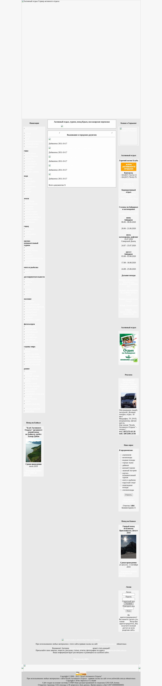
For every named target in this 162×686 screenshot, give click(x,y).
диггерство (29, 209)
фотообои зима (31, 329)
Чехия (27, 295)
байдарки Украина (32, 386)
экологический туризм (34, 258)
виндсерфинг (30, 181)
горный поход (129, 292)
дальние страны (31, 204)
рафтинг (28, 191)
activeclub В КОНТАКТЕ (128, 185)
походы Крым (30, 153)
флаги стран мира (32, 354)
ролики (28, 231)
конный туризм (31, 211)
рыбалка (28, 272)
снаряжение (29, 301)
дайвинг (28, 184)
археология (29, 248)
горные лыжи (30, 161)
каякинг (28, 189)
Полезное (55, 133)
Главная (28, 133)
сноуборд (28, 169)
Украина (28, 292)
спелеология (30, 222)
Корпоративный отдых (34, 141)
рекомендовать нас (32, 404)
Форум (27, 136)
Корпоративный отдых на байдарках (128, 199)
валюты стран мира (32, 356)
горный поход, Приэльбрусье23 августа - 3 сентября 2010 (128, 283)
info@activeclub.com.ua (128, 179)
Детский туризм (31, 146)
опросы (28, 401)
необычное (29, 279)
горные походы (31, 164)
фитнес (27, 237)
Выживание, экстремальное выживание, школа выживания (86, 133)
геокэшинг (29, 206)
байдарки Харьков (32, 376)
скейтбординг (30, 234)
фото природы (30, 327)
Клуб (27, 139)
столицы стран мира (33, 359)
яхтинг (27, 194)
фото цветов (30, 334)
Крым (27, 285)
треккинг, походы (32, 172)
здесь (127, 621)
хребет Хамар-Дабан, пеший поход (128, 312)
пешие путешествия (33, 217)
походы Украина (31, 156)
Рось (128, 248)
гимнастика (29, 229)
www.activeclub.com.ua (107, 644)
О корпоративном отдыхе (128, 195)
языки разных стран (33, 362)
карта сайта (29, 411)
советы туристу (31, 312)
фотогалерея (30, 391)
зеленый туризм (31, 250)
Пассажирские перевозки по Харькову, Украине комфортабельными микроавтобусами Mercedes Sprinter (128, 385)
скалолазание (30, 166)
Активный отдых (32, 144)
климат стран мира (32, 364)
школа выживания (32, 304)
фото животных (31, 337)
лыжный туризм (31, 214)
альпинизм (29, 158)
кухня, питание (31, 314)
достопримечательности (34, 394)
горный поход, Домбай (128, 300)
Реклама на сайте (81, 659)
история (28, 253)
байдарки (28, 178)
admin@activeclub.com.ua (115, 650)
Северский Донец (128, 224)
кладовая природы (32, 309)
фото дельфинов (31, 342)
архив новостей (31, 389)
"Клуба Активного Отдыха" (80, 648)
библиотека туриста (33, 320)
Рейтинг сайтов (31, 129)
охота (27, 270)
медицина (29, 317)
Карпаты (28, 282)
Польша (28, 289)
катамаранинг (30, 186)
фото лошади (30, 340)
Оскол (128, 231)
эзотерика (29, 256)
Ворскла (128, 258)
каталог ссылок (31, 383)
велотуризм (29, 201)
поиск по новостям (32, 408)
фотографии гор (31, 332)
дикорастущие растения (34, 307)
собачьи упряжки (32, 219)
